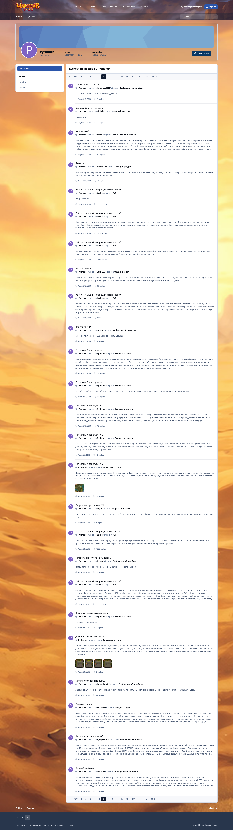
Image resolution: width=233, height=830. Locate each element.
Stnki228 (101, 272)
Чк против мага (83, 268)
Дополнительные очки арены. (92, 613)
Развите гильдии (84, 704)
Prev (75, 77)
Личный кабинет (84, 768)
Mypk (99, 508)
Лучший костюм (121, 111)
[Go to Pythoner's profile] (70, 86)
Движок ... (81, 163)
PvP (114, 193)
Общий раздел (123, 166)
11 (127, 77)
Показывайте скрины (87, 84)
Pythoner (83, 88)
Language (21, 825)
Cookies (72, 825)
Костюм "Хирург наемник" (89, 107)
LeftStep (101, 771)
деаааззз (101, 707)
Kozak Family (103, 684)
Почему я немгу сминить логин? (93, 557)
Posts (22, 87)
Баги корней (82, 131)
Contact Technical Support (54, 825)
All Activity (24, 68)
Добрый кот (103, 739)
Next (133, 77)
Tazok (99, 134)
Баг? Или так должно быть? (90, 680)
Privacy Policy (35, 825)
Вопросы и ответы (124, 353)
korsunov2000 (103, 88)
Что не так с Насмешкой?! (89, 736)
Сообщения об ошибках (131, 88)
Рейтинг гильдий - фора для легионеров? (98, 189)
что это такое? (83, 326)
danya (100, 330)
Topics (23, 82)
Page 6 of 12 (150, 77)
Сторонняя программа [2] (89, 505)
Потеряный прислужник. (89, 350)
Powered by (205, 825)
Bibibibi (100, 111)
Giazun (100, 561)
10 (122, 77)
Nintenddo (102, 166)
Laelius (100, 193)
